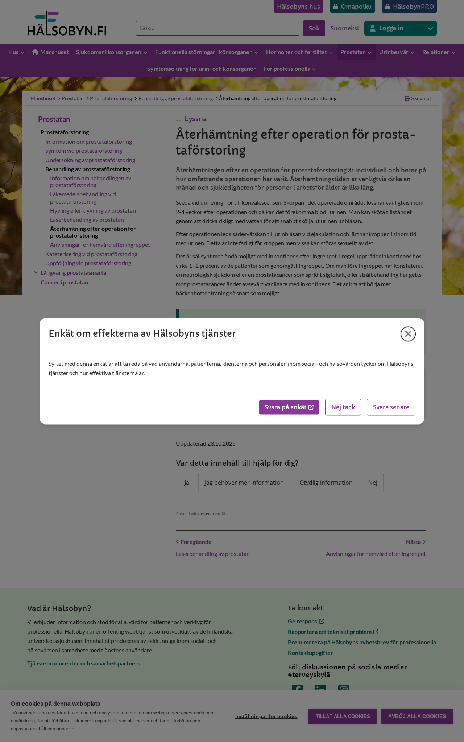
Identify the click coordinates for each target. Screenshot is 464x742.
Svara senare (391, 407)
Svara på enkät (286, 407)
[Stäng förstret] (408, 334)
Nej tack (343, 407)
